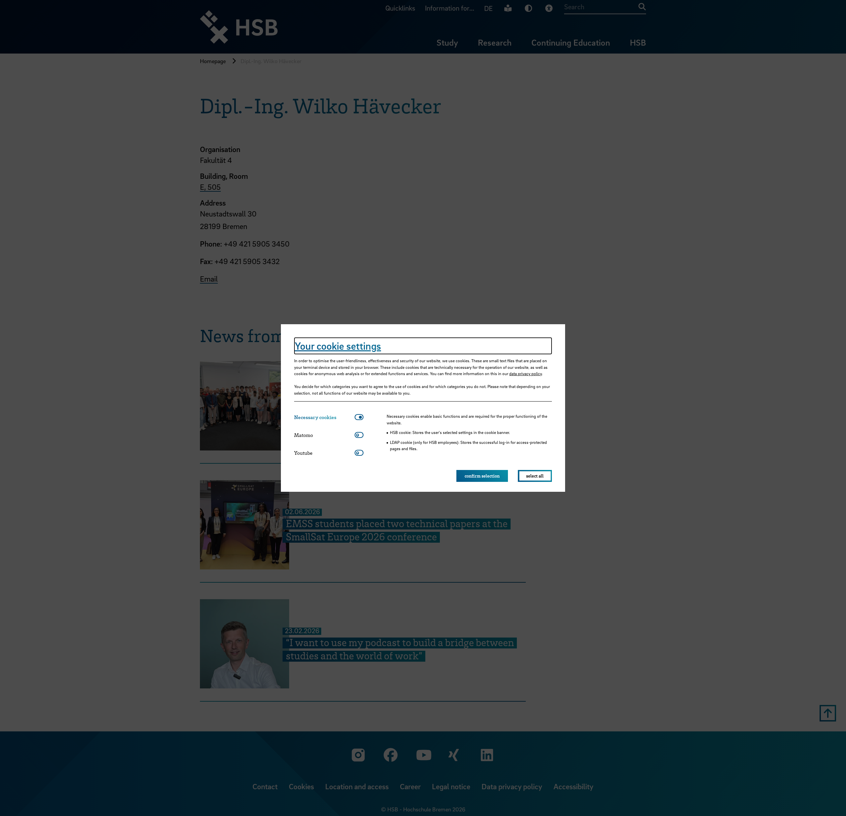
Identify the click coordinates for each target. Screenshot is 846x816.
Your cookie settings (338, 345)
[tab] (324, 417)
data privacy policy (525, 373)
